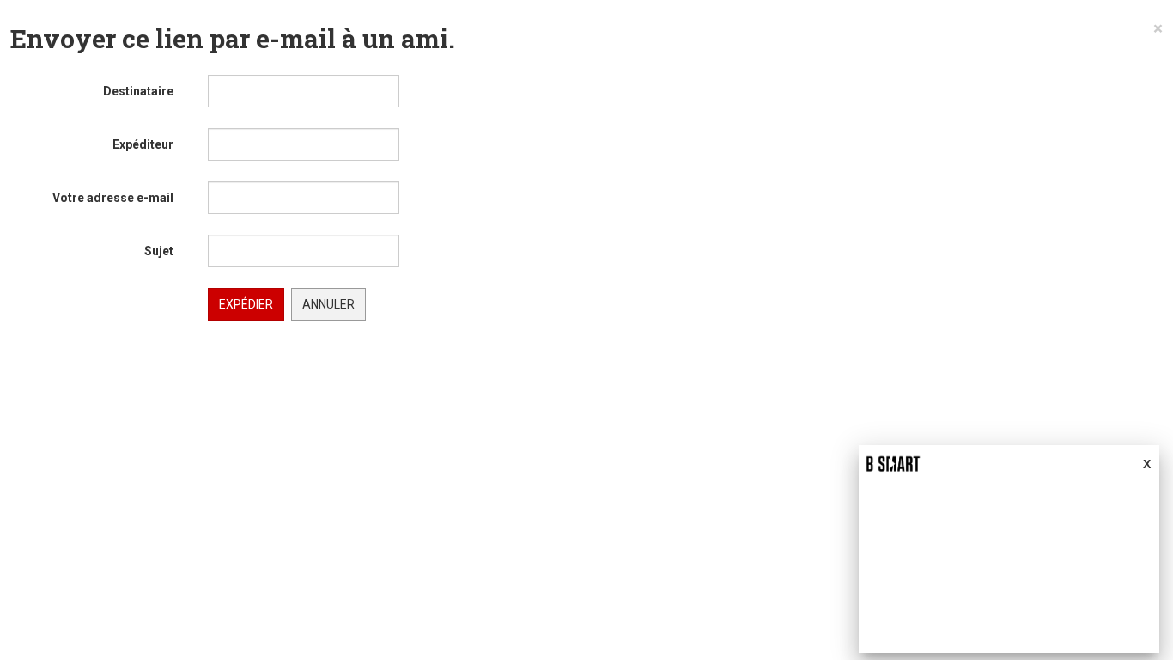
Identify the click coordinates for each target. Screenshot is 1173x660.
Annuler (328, 304)
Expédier (246, 304)
